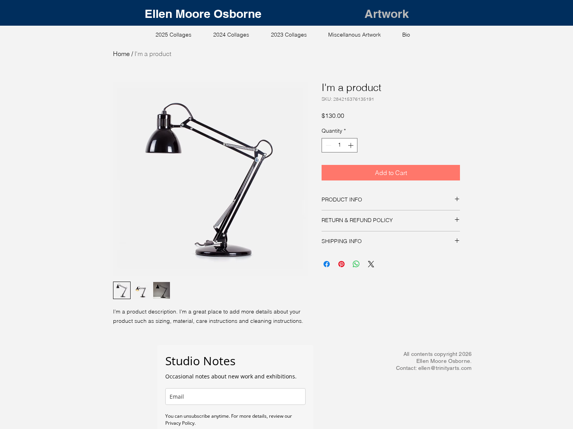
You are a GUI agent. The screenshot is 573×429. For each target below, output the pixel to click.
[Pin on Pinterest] (341, 264)
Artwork (386, 14)
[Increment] (351, 145)
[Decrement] (327, 145)
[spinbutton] (339, 145)
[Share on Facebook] (326, 264)
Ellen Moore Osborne (254, 14)
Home (121, 54)
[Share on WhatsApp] (356, 264)
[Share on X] (371, 264)
